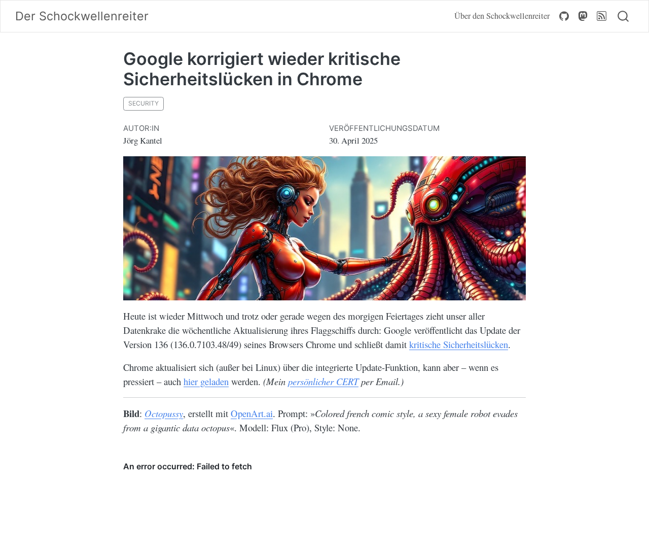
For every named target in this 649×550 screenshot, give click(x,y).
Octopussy (164, 413)
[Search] (623, 16)
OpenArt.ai (252, 413)
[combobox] (624, 16)
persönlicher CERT (323, 381)
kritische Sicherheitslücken (458, 344)
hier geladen (206, 381)
